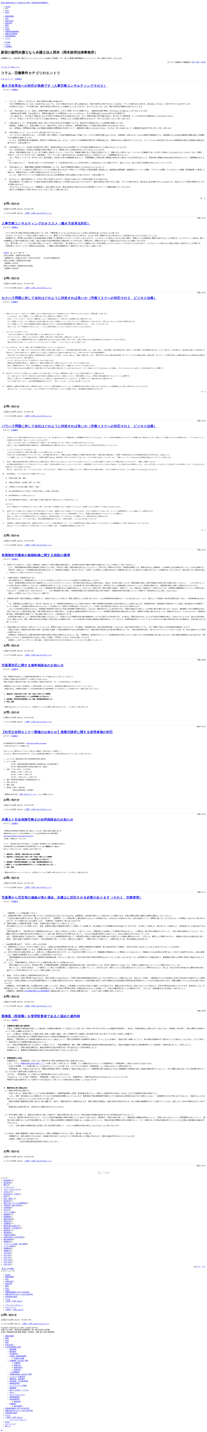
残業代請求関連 (11, 34)
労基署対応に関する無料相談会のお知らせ (33, 665)
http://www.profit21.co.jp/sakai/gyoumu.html (18, 836)
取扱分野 (8, 23)
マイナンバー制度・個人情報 (15, 1244)
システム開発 (9, 1246)
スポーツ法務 (9, 1212)
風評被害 (7, 1233)
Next (106, 1172)
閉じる (7, 1426)
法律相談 (7, 1208)
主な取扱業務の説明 (13, 1347)
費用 (7, 25)
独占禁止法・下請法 (11, 1194)
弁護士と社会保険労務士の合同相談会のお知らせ (37, 819)
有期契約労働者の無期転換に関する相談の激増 (36, 555)
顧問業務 (12, 1349)
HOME (7, 7)
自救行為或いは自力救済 (13, 1237)
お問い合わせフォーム (27, 794)
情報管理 (17, 1370)
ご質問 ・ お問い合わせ (14, 1310)
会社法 (6, 1210)
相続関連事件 (14, 1397)
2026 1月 (7, 1258)
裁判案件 (12, 1351)
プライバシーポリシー (13, 1305)
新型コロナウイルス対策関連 (15, 1203)
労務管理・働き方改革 (12, 1205)
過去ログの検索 (8, 1269)
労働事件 (8, 46)
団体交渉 (7, 1221)
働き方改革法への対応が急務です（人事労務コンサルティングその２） (54, 85)
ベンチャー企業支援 (17, 1376)
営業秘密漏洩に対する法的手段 (17, 1292)
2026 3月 (7, 1255)
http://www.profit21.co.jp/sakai (36, 743)
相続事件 (7, 1214)
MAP (7, 27)
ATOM (203, 62)
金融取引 (7, 1251)
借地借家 (7, 1180)
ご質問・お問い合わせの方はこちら (38, 213)
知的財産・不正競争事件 (18, 1381)
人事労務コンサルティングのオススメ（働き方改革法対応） (46, 223)
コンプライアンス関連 (18, 1386)
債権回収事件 (14, 1383)
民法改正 (7, 1201)
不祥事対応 (13, 1354)
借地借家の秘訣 (11, 1297)
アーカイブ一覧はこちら (10, 67)
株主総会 (7, 1183)
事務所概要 (9, 16)
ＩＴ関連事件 (14, 1372)
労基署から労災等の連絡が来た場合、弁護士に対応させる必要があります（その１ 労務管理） (72, 897)
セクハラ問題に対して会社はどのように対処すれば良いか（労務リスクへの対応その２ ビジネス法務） (79, 298)
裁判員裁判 (8, 1239)
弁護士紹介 (9, 21)
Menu (7, 12)
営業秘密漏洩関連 (12, 31)
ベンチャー (8, 1187)
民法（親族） (9, 1198)
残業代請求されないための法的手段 (19, 1294)
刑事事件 (7, 1248)
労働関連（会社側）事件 (18, 1361)
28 (203, 1266)
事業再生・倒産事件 (17, 1379)
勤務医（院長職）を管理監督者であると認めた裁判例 (41, 1016)
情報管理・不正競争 (11, 1228)
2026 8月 (7, 1253)
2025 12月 (7, 1260)
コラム (7, 38)
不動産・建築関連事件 (18, 1356)
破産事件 (7, 1230)
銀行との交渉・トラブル (18, 1390)
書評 (5, 1185)
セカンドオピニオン (11, 1189)
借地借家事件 (14, 1399)
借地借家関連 (10, 36)
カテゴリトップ (7, 79)
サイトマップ (10, 1307)
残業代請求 (8, 1219)
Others (7, 29)
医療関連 (7, 1217)
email (7, 10)
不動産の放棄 (9, 1235)
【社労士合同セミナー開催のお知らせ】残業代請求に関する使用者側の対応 (57, 732)
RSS (193, 62)
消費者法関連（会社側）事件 (20, 1374)
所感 (5, 1196)
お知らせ (7, 1192)
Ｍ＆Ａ (12, 1392)
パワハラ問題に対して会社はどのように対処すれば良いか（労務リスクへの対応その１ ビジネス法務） (79, 426)
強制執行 (7, 1242)
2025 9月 (7, 1264)
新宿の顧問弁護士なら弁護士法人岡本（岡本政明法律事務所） (25, 3)
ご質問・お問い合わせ (13, 1301)
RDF (197, 62)
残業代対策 (18, 1367)
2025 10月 (7, 1262)
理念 (7, 18)
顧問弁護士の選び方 (11, 1226)
